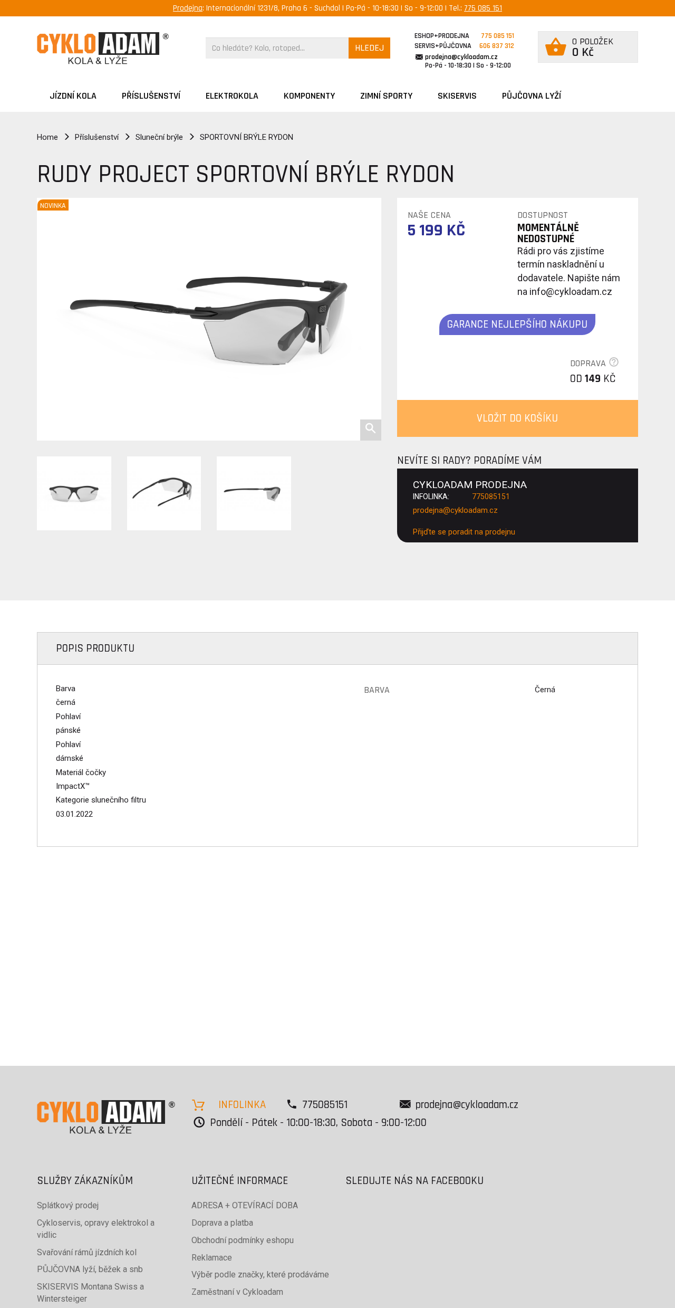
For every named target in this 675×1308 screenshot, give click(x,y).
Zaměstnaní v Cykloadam (237, 1292)
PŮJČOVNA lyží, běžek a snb (90, 1269)
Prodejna (187, 8)
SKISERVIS (457, 96)
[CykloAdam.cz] (103, 48)
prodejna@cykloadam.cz (461, 57)
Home (47, 137)
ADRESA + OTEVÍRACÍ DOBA (244, 1205)
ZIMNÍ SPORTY (386, 96)
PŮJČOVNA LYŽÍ (531, 96)
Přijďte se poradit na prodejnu (464, 532)
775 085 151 (483, 8)
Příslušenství (151, 96)
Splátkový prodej (68, 1205)
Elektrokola (232, 96)
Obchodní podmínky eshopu (242, 1240)
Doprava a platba (222, 1223)
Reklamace (211, 1258)
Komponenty (309, 96)
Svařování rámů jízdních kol (87, 1252)
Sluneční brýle (159, 137)
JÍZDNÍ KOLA (73, 96)
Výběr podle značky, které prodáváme (260, 1274)
